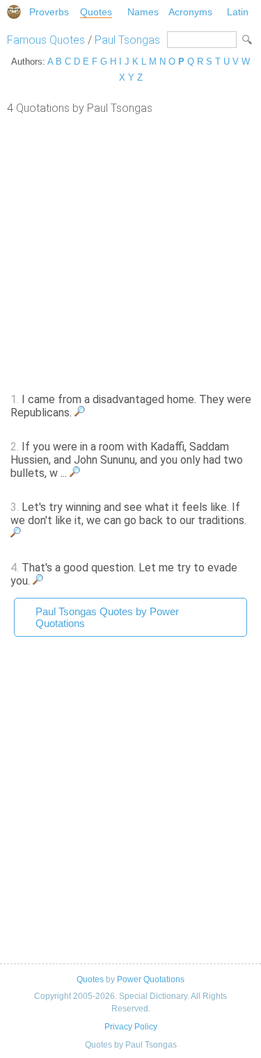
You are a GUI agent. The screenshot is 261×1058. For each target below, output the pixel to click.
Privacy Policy (130, 1027)
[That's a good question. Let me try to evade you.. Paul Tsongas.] (38, 580)
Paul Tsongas (127, 40)
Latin (237, 11)
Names (143, 11)
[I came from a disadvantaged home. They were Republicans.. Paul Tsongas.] (79, 412)
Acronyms (190, 11)
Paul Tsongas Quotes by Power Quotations (107, 617)
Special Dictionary (14, 12)
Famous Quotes (46, 40)
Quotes (96, 11)
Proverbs (49, 11)
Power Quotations (150, 979)
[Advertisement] (130, 252)
